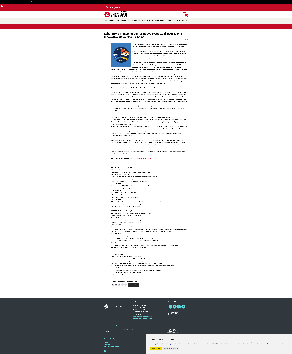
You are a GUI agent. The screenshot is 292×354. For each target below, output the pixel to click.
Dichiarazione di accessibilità (112, 346)
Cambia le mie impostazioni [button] (171, 348)
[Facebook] (183, 13)
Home (105, 20)
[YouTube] (183, 307)
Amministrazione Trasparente (112, 325)
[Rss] (105, 351)
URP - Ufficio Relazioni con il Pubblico (143, 318)
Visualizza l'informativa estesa (164, 345)
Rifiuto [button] (159, 348)
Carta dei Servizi (108, 348)
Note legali (107, 344)
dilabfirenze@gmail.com (144, 158)
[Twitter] (185, 13)
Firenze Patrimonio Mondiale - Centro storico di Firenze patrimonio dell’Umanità (174, 326)
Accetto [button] (153, 348)
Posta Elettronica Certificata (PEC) (142, 317)
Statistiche (107, 341)
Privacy (106, 342)
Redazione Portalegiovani (111, 339)
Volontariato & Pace (121, 20)
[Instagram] (187, 13)
